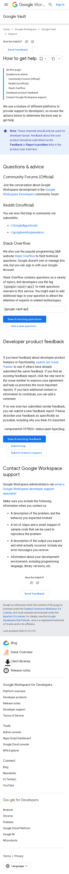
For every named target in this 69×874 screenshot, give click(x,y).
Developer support (14, 709)
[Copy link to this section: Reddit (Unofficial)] (38, 205)
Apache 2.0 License (14, 616)
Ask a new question (23, 326)
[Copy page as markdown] (53, 59)
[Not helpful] (32, 41)
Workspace (39, 4)
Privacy (19, 856)
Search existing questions (25, 319)
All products (10, 840)
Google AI (9, 834)
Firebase (8, 822)
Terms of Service (13, 715)
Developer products (15, 697)
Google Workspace (25, 29)
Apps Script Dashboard (17, 738)
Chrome (8, 816)
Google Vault (14, 16)
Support (12, 33)
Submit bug (18, 446)
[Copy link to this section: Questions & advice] (48, 167)
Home (6, 29)
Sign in (60, 4)
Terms (7, 856)
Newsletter (9, 773)
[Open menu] (6, 4)
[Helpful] (27, 41)
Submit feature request (26, 452)
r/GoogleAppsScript (24, 225)
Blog (5, 767)
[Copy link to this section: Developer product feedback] (7, 348)
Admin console (12, 732)
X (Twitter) (9, 779)
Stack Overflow (25, 256)
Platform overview (14, 691)
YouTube (8, 785)
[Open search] (50, 4)
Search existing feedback (24, 439)
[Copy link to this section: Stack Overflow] (34, 243)
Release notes (11, 703)
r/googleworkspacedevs (27, 232)
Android (8, 809)
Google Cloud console (16, 744)
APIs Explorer (11, 750)
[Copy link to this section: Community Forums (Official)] (57, 177)
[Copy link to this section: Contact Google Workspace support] (23, 475)
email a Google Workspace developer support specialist (33, 489)
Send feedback (18, 49)
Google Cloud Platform (16, 828)
